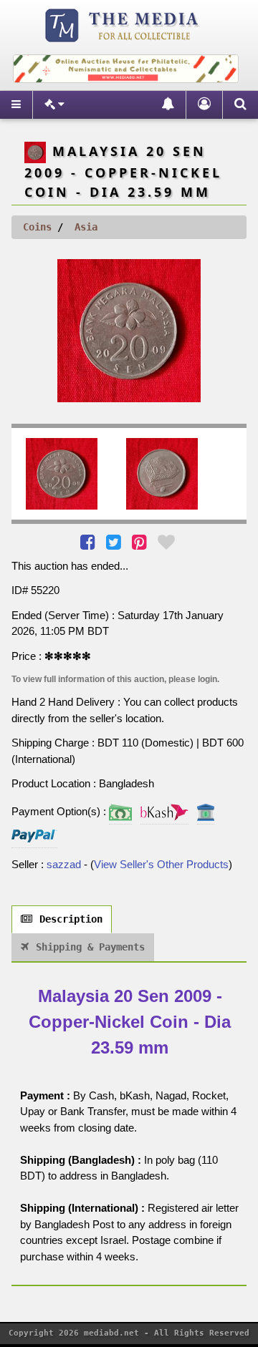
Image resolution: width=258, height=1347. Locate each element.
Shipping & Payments (90, 947)
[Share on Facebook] (89, 542)
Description (70, 919)
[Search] (240, 105)
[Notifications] (168, 105)
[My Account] (204, 105)
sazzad (64, 864)
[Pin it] (141, 542)
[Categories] (54, 105)
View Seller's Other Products (161, 864)
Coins (37, 227)
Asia (86, 227)
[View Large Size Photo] (129, 330)
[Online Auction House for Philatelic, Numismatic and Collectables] (125, 24)
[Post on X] (115, 542)
